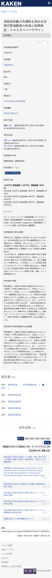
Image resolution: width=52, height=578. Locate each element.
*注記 (11, 180)
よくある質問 (7, 554)
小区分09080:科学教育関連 (14, 101)
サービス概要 (7, 545)
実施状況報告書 (14, 395)
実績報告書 (12, 385)
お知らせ (5, 558)
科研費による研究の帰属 (11, 566)
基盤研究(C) (8, 65)
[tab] (27, 427)
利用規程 (5, 562)
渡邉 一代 (7, 125)
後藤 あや (7, 140)
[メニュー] (49, 3)
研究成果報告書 (29, 385)
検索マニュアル (8, 550)
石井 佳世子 (8, 146)
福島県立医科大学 (11, 113)
